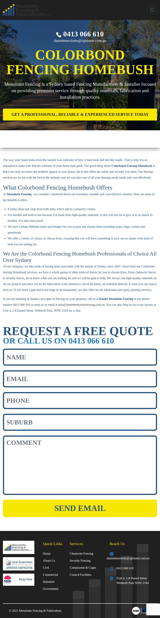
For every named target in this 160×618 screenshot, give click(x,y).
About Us (49, 560)
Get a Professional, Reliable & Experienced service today (80, 114)
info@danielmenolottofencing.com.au (81, 304)
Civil (46, 567)
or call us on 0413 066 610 (58, 340)
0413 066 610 (82, 34)
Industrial (48, 581)
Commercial (50, 574)
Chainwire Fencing (81, 553)
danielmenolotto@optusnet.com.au (80, 41)
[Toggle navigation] (152, 10)
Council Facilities (80, 574)
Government (50, 588)
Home (47, 553)
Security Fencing (80, 560)
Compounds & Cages (83, 567)
